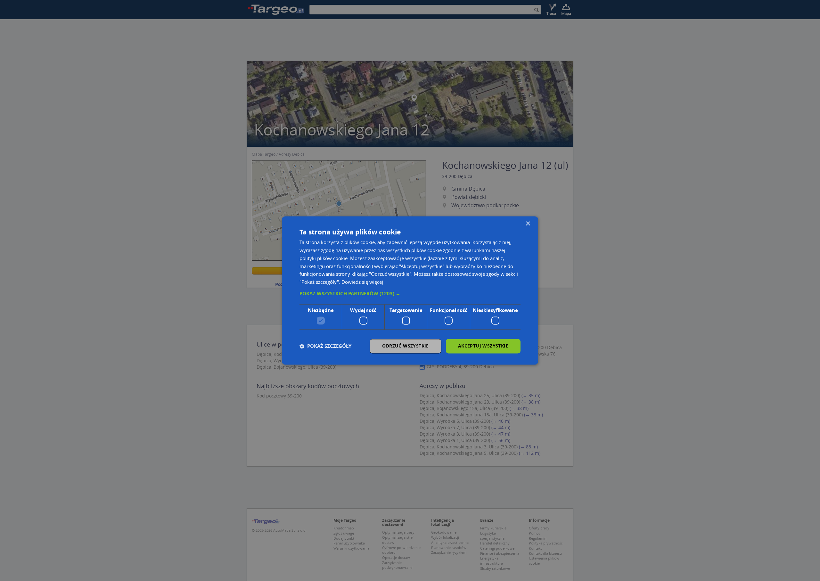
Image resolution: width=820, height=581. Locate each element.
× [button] (527, 223)
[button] (410, 294)
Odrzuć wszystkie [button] (405, 346)
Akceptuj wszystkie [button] (483, 346)
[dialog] (410, 290)
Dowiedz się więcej (362, 282)
